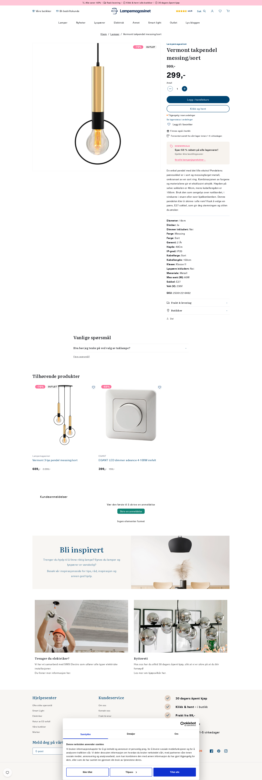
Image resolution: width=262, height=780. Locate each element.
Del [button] (172, 318)
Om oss (102, 705)
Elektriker (37, 716)
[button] (228, 11)
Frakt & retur (105, 716)
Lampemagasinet (177, 44)
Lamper (114, 34)
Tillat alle (174, 772)
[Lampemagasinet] (131, 11)
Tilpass (129, 772)
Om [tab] (176, 734)
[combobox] (127, 28)
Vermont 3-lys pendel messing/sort (55, 460)
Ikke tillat (87, 772)
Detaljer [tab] (131, 734)
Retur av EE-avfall (41, 721)
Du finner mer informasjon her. (53, 673)
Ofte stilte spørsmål (42, 705)
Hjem (104, 34)
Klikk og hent (198, 108)
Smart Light (38, 710)
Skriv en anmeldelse (131, 511)
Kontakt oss (104, 710)
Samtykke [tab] (85, 734)
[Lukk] (167, 28)
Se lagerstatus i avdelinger (180, 119)
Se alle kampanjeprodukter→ (190, 159)
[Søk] (159, 28)
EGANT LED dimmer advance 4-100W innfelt (127, 460)
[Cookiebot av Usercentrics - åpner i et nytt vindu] (182, 724)
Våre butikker (39, 726)
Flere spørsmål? (81, 356)
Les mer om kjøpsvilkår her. (150, 673)
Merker (36, 732)
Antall (169, 82)
